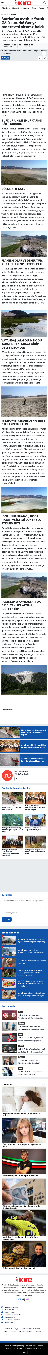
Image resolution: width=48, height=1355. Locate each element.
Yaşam (41, 8)
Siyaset (15, 8)
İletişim (38, 1331)
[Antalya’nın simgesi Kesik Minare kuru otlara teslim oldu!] (35, 842)
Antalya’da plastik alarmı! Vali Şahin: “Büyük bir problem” (31, 1050)
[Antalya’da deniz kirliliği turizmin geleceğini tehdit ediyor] (12, 820)
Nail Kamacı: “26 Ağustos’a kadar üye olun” (29, 1061)
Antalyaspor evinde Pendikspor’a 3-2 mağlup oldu (30, 1016)
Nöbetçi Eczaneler (11, 1307)
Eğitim (21, 1023)
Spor (34, 8)
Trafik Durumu (10, 1312)
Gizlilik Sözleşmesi (25, 1331)
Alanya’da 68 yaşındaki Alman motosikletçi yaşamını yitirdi (30, 1039)
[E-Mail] (16, 779)
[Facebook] (20, 1300)
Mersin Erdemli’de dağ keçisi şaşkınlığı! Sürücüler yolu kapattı (12, 808)
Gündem (5, 8)
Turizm (37, 1329)
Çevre (13, 15)
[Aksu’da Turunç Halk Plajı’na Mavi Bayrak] (35, 820)
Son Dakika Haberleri (12, 1320)
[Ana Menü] (2, 3)
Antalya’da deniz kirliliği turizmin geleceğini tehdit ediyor (12, 829)
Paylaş (6, 58)
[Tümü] (45, 1006)
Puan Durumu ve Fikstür (13, 1315)
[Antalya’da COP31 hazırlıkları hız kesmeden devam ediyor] (35, 798)
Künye (6, 1334)
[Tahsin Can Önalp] (7, 775)
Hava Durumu (9, 1310)
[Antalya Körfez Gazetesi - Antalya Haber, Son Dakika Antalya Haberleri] (23, 3)
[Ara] (44, 2)
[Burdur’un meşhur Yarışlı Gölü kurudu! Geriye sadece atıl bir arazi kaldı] (24, 52)
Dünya (13, 1331)
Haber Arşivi (9, 1322)
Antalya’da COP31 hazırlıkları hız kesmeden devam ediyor (35, 808)
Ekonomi (25, 8)
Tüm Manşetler (10, 1317)
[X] (24, 1300)
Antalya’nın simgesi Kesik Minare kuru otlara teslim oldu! (35, 851)
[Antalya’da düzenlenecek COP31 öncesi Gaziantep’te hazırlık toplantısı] (12, 842)
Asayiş (15, 1329)
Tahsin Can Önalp (22, 774)
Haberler (4, 15)
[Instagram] (28, 1300)
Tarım (5, 1331)
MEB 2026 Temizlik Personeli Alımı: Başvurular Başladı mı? (32, 1028)
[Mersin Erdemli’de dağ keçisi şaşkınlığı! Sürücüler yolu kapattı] (12, 798)
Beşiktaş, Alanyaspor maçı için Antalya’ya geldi (31, 1073)
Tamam (24, 1352)
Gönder (6, 919)
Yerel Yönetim (27, 1329)
